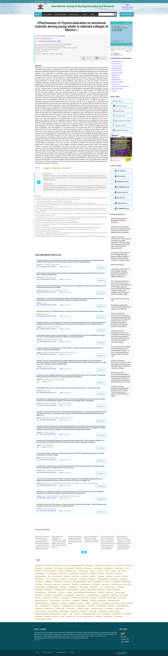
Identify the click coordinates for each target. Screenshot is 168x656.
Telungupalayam (48, 581)
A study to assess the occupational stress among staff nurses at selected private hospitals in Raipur (70, 311)
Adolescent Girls (128, 584)
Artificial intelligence (58, 595)
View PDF (88, 58)
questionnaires (118, 573)
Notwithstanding (39, 589)
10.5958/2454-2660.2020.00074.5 (47, 41)
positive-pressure (109, 565)
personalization (109, 592)
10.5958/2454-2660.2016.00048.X (48, 305)
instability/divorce (73, 587)
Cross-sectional (39, 584)
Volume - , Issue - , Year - (52, 53)
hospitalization (76, 600)
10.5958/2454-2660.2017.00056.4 (48, 419)
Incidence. (87, 603)
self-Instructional (69, 568)
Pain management (108, 616)
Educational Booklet (39, 587)
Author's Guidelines (121, 106)
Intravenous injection (40, 619)
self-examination (128, 613)
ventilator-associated (110, 587)
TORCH (90, 581)
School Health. (63, 587)
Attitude (124, 570)
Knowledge (60, 570)
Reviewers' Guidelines (117, 82)
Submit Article (126, 14)
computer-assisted (119, 568)
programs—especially (114, 611)
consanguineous (39, 608)
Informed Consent (116, 66)
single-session (105, 584)
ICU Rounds (82, 589)
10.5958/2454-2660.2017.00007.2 (48, 498)
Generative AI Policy (117, 72)
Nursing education (123, 595)
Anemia (37, 605)
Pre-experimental (52, 592)
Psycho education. (66, 168)
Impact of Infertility (83, 587)
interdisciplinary (121, 587)
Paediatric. (49, 619)
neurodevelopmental (52, 573)
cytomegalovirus (39, 581)
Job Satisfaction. (124, 578)
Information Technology (102, 578)
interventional (48, 584)
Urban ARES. (101, 592)
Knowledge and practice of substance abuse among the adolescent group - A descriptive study (68, 388)
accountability (102, 597)
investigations (55, 597)
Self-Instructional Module (50, 570)
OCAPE (107, 570)
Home (38, 14)
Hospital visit (64, 603)
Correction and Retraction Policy (120, 86)
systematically (116, 581)
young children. (89, 565)
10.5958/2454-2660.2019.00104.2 (48, 329)
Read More (101, 268)
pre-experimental (48, 568)
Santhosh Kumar (51, 36)
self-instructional (128, 565)
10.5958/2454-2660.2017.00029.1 (48, 292)
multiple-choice (111, 605)
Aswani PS (44, 36)
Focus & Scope (115, 63)
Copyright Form (120, 116)
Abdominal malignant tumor (77, 565)
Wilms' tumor (66, 565)
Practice (71, 613)
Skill (119, 570)
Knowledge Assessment (52, 587)
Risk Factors (125, 576)
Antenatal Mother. (98, 581)
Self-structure (78, 568)
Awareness (117, 576)
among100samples (54, 603)
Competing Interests (117, 61)
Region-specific (66, 584)
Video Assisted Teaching (127, 603)
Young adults (47, 168)
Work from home (114, 578)
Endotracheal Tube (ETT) (60, 589)
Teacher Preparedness (40, 576)
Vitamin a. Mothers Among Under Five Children (85, 592)
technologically (47, 595)
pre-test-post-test (59, 568)
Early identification (39, 578)
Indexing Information (121, 130)
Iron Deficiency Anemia (116, 584)
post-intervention (63, 573)
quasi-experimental (83, 570)
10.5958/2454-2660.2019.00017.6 (48, 485)
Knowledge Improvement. (68, 605)
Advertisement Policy (117, 88)
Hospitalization (72, 603)
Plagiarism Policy (115, 75)
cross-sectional (91, 605)
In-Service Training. (57, 576)
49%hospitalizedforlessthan (41, 603)
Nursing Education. (106, 613)
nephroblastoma (39, 565)
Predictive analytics (80, 595)
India (99, 613)
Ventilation (108, 589)
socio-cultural (107, 581)
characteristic (48, 565)
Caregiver (77, 613)
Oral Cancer (92, 570)
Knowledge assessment (97, 608)
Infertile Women (93, 587)
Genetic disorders (109, 608)
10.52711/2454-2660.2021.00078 (48, 434)
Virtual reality (99, 616)
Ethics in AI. (37, 597)
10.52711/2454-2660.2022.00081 (48, 510)
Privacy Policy (115, 77)
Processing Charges (120, 125)
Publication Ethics (116, 79)
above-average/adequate (123, 605)
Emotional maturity (56, 168)
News (92, 14)
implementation (38, 568)
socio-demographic (73, 573)
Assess (127, 568)
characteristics (83, 573)
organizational (54, 578)
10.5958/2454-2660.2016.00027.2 (48, 392)
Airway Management (73, 589)
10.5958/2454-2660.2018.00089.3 (48, 368)
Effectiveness (38, 570)
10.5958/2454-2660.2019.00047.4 (48, 354)
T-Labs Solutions (121, 654)
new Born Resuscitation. (70, 570)
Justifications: (93, 573)
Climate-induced (46, 597)
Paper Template (119, 111)
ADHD (49, 576)
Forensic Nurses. (66, 600)
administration (118, 565)
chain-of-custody (75, 597)
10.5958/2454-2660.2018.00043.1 (48, 472)
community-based (60, 608)
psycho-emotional (65, 597)
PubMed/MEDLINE (126, 581)
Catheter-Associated (52, 611)
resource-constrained (40, 611)
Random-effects (57, 584)
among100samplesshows (114, 600)
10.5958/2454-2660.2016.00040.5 (48, 316)
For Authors (73, 14)
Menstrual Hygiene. (85, 584)
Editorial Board (60, 14)
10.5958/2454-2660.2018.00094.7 (48, 459)
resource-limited (70, 608)
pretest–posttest (96, 584)
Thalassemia (79, 608)
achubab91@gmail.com (46, 38)
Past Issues (47, 14)
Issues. (101, 587)
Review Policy (115, 84)
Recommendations (112, 597)
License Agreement (116, 68)
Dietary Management (45, 605)
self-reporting (109, 573)
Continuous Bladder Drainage (88, 613)
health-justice (94, 597)
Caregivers (87, 608)
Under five (80, 603)
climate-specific (85, 597)
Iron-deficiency (95, 603)
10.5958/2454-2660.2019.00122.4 (48, 266)
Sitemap (72, 652)
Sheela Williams (61, 36)
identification (101, 573)
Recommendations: (108, 568)
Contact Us (49, 1)
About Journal (39, 1)
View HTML (101, 58)
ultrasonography (49, 589)
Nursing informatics (69, 595)
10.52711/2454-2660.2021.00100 (48, 405)
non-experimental (73, 578)
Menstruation (75, 584)
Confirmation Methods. (40, 592)
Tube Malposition (92, 589)
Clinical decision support (93, 595)
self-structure (61, 592)
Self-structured (82, 578)
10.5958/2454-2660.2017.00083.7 (48, 341)
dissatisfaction (63, 578)
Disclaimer (114, 91)
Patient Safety (101, 589)
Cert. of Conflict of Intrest (123, 120)
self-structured (75, 576)
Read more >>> (129, 51)
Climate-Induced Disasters (41, 600)
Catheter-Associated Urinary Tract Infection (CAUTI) (47, 613)
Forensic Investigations (55, 600)
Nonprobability (84, 600)
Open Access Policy (116, 70)
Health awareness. (119, 608)
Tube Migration (116, 589)
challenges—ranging (120, 592)
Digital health (114, 595)
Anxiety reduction (118, 616)
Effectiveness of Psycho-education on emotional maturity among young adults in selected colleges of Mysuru (71, 26)
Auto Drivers (100, 570)
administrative (38, 595)
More (84, 14)
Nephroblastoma (57, 565)
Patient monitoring (105, 595)
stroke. (47, 578)
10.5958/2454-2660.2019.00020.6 (48, 279)
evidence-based (99, 565)
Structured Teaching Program (79, 581)
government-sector (49, 608)
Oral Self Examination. (40, 573)
